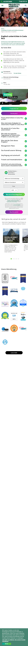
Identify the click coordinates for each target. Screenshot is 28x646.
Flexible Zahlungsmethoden (13, 200)
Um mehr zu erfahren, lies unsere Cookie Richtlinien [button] (13, 640)
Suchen (25, 5)
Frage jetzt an (23, 1)
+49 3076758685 (16, 205)
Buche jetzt (14, 113)
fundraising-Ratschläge (12, 201)
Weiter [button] (6, 643)
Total (13, 186)
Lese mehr (14, 353)
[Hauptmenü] (2, 5)
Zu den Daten (17, 73)
